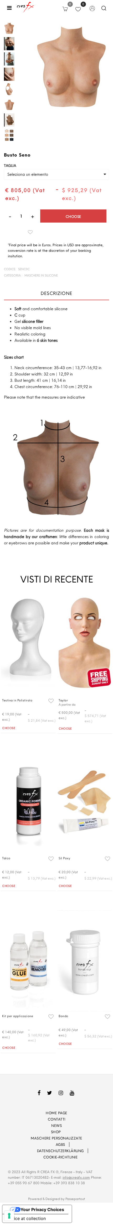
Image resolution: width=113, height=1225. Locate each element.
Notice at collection (26, 1218)
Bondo (63, 1016)
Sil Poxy (64, 858)
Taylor (63, 700)
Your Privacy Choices (42, 1209)
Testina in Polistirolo (17, 700)
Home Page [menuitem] (56, 1113)
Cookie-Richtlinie (60, 1157)
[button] (71, 67)
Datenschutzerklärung (60, 1150)
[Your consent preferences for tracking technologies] (9, 1216)
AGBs (60, 1144)
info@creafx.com (76, 1177)
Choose (73, 216)
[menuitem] (48, 1144)
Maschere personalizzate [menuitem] (56, 1138)
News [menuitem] (56, 1125)
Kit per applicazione (17, 1016)
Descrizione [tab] (56, 293)
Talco (6, 858)
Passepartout (75, 1199)
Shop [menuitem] (56, 1131)
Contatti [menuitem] (56, 1119)
